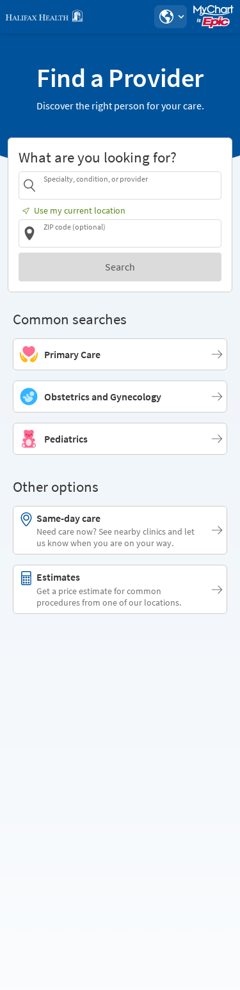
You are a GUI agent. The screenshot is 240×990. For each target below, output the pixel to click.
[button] (170, 16)
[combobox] (130, 185)
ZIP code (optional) (75, 227)
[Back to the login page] (44, 16)
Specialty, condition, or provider (96, 179)
